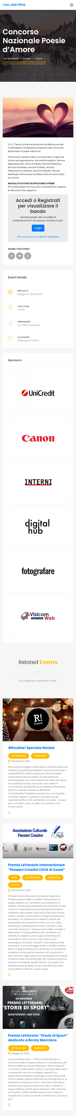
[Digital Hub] (38, 527)
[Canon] (38, 438)
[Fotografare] (38, 571)
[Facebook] (11, 255)
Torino (21, 309)
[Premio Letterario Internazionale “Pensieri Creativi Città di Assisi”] (38, 841)
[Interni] (38, 482)
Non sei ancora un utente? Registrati (38, 236)
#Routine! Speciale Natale (31, 747)
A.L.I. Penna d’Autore (28, 325)
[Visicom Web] (38, 616)
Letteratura (23, 340)
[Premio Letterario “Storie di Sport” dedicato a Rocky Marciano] (38, 1007)
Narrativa (40, 755)
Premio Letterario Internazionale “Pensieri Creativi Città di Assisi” (36, 867)
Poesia (35, 340)
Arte (14, 877)
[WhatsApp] (27, 255)
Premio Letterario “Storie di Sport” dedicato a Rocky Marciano (38, 1038)
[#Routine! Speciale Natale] (38, 719)
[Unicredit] (38, 393)
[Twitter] (19, 255)
